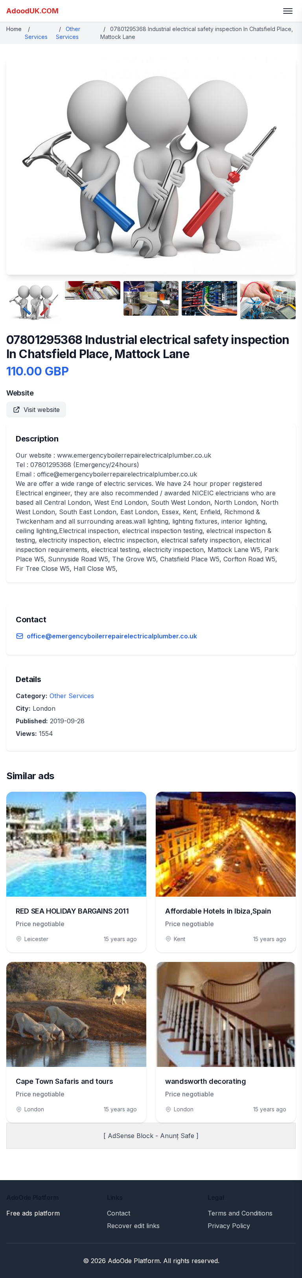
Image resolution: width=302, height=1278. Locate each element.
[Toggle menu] (288, 11)
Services (36, 36)
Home (14, 29)
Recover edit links (133, 1226)
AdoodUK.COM (32, 11)
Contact (118, 1213)
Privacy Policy (229, 1226)
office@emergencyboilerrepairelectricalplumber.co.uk (112, 636)
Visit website (42, 410)
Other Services (72, 696)
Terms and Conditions (240, 1213)
